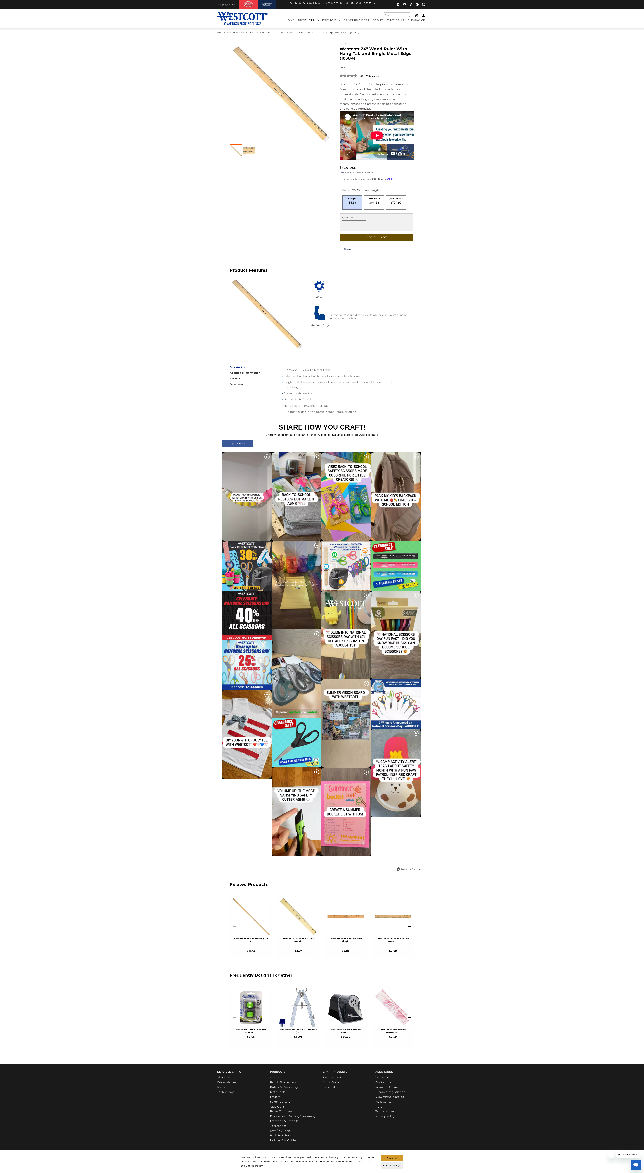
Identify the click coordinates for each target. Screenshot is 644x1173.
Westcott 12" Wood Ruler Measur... (393, 940)
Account (422, 15)
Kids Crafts (330, 1087)
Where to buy (385, 1077)
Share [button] (347, 249)
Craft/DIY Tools (280, 1130)
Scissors (275, 1077)
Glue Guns (277, 1106)
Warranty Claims (387, 1087)
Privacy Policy (385, 1116)
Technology (225, 1092)
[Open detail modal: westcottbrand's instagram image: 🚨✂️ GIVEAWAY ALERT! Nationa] (396, 704)
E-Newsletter (226, 1082)
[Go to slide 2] (249, 151)
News (221, 1087)
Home (221, 32)
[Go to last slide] (236, 93)
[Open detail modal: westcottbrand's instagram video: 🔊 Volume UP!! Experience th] (296, 811)
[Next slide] (325, 93)
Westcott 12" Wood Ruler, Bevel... (298, 940)
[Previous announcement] (283, 4)
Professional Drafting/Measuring (293, 1116)
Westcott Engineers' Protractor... (393, 1031)
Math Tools (277, 1092)
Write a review (373, 76)
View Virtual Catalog (389, 1096)
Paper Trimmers (281, 1111)
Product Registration (390, 1092)
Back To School (280, 1135)
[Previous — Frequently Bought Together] (234, 1017)
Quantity (347, 217)
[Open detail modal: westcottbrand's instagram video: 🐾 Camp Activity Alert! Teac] (396, 773)
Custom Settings (392, 1165)
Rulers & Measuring (253, 32)
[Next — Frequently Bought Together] (410, 1017)
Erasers (275, 1096)
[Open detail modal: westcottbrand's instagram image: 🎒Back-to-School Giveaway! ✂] (346, 566)
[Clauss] (248, 4)
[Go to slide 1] (236, 151)
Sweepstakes (332, 1077)
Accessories (278, 1125)
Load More (314, 864)
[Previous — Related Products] (234, 926)
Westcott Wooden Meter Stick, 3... (251, 940)
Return (380, 1106)
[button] (306, 22)
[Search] (408, 15)
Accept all (392, 1158)
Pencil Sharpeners (283, 1082)
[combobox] (397, 15)
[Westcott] (267, 4)
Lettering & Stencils (284, 1121)
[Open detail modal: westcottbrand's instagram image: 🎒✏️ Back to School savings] (247, 566)
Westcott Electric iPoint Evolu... (346, 1031)
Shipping (345, 172)
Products (233, 32)
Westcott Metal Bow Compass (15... (298, 1031)
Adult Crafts (331, 1082)
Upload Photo (237, 443)
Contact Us (383, 1082)
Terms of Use (384, 1111)
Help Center (384, 1101)
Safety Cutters (280, 1101)
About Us (224, 1077)
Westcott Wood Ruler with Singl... (346, 940)
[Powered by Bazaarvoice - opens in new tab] (409, 869)
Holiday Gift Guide (283, 1140)
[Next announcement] (381, 4)
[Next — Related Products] (410, 926)
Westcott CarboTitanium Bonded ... (251, 1031)
